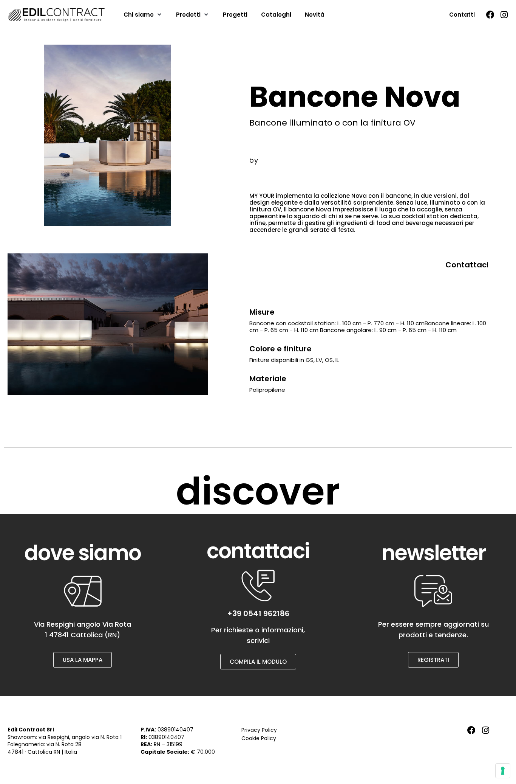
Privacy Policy (259, 730)
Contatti (462, 15)
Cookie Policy (258, 738)
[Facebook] (490, 15)
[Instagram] (504, 15)
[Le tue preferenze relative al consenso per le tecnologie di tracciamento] (503, 771)
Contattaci (466, 264)
